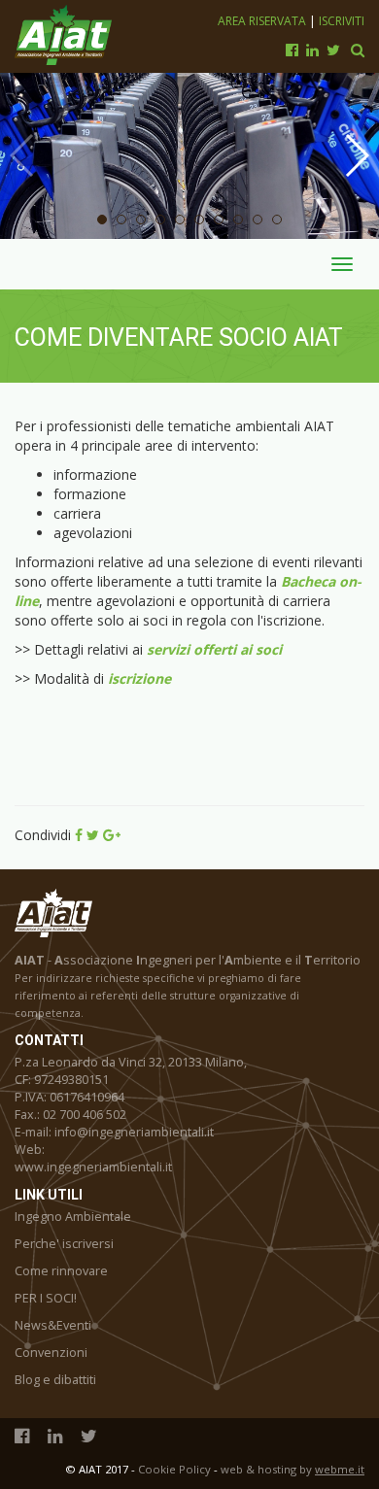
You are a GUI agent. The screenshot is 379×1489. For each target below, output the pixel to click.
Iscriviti (341, 21)
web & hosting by (292, 1469)
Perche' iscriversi (64, 1243)
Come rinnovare (61, 1271)
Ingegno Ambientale (73, 1216)
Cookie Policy (174, 1469)
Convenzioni (51, 1352)
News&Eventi (53, 1325)
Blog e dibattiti (55, 1379)
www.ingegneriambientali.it (93, 1167)
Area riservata (263, 21)
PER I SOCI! (46, 1298)
